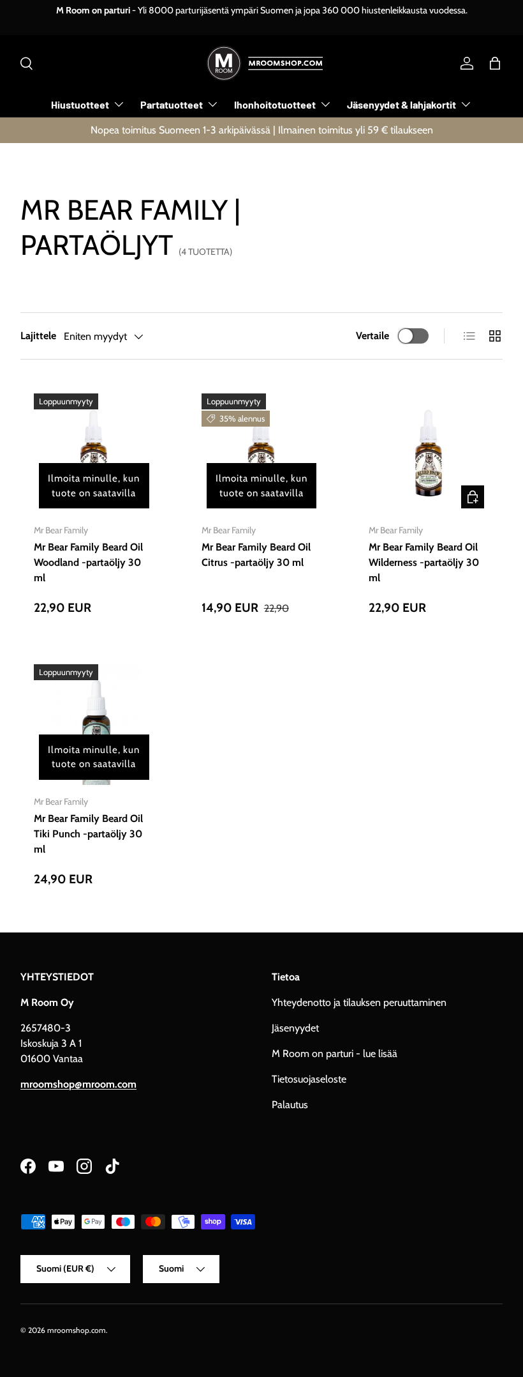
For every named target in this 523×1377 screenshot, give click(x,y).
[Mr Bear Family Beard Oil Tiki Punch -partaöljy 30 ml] (94, 724)
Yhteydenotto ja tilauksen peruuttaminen (359, 1002)
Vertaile (372, 336)
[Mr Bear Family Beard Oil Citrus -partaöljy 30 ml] (262, 453)
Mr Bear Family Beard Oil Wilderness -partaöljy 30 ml (424, 562)
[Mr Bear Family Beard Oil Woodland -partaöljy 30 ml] (94, 453)
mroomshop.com (76, 1330)
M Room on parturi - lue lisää (334, 1053)
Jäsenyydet (295, 1028)
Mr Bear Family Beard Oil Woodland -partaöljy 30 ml (88, 562)
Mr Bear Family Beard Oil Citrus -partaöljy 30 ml (256, 554)
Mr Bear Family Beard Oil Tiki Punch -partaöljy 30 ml (88, 833)
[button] (495, 63)
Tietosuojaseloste (309, 1079)
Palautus (290, 1105)
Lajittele (38, 336)
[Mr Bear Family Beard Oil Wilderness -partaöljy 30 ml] (429, 453)
